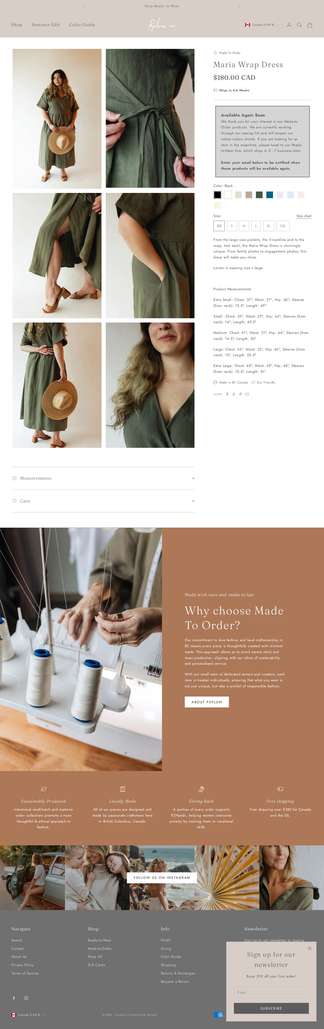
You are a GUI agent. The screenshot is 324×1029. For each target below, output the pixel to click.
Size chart (303, 216)
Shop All (95, 956)
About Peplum (207, 702)
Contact (17, 948)
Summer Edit (46, 24)
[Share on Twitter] (234, 394)
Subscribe (271, 1008)
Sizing (166, 948)
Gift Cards (96, 965)
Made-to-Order (100, 948)
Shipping (168, 965)
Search (17, 940)
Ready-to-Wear (99, 940)
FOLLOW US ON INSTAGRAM (162, 877)
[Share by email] (247, 394)
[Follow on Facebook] (13, 998)
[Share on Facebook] (227, 394)
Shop (16, 24)
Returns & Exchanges (178, 973)
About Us (19, 956)
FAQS (165, 940)
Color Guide (82, 24)
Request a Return (175, 981)
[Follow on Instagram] (26, 998)
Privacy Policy (22, 965)
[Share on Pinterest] (240, 394)
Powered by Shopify (143, 1014)
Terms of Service (25, 973)
